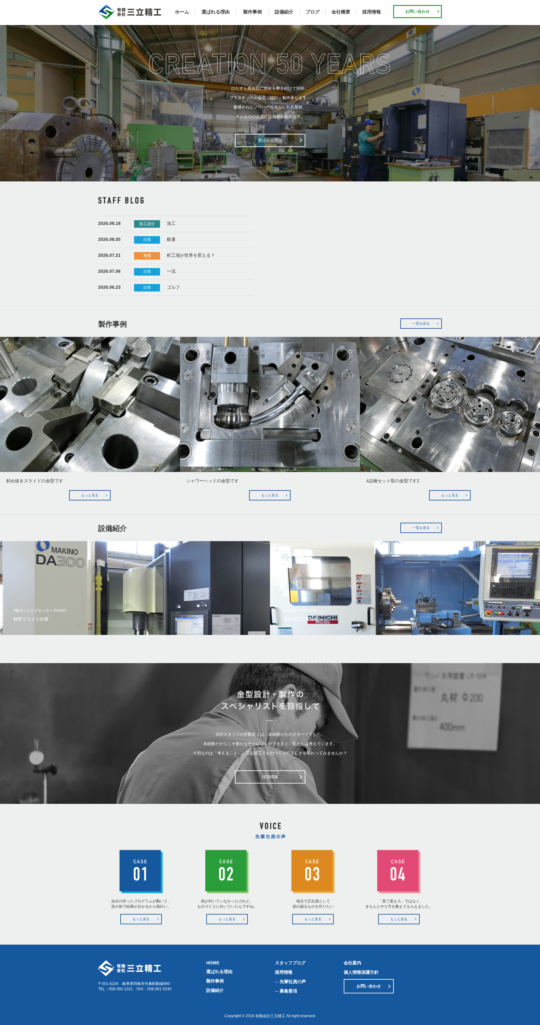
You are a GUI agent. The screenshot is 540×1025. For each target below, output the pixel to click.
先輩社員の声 (293, 981)
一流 (171, 271)
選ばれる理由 (216, 11)
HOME (212, 962)
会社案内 (352, 962)
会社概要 (341, 11)
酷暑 (171, 239)
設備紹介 (284, 11)
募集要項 (288, 990)
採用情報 (371, 11)
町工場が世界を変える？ (191, 255)
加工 (171, 223)
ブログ (313, 11)
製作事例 (252, 11)
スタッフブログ (290, 962)
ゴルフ (173, 287)
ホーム (182, 11)
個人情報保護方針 (361, 972)
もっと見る (89, 495)
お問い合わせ (417, 11)
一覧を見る (421, 323)
